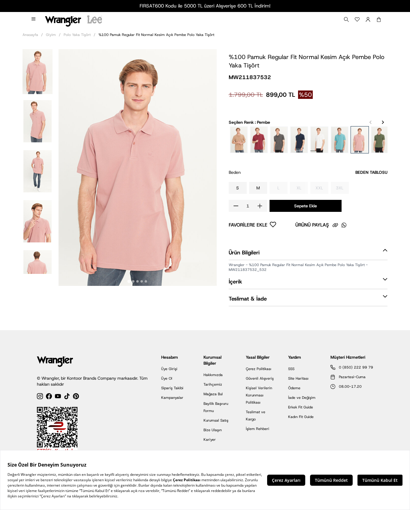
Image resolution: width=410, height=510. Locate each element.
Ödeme (294, 388)
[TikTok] (67, 397)
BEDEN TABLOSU (371, 172)
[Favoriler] (357, 19)
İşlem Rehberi (257, 428)
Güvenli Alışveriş (260, 378)
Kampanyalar (172, 397)
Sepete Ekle (305, 206)
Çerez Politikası (258, 368)
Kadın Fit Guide (301, 416)
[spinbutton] (248, 206)
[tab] (129, 281)
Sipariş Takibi (172, 388)
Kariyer (209, 439)
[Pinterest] (76, 397)
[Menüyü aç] (34, 19)
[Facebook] (49, 397)
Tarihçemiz (212, 384)
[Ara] (346, 19)
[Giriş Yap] (368, 19)
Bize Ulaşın (212, 430)
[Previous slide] (370, 122)
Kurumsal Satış (215, 420)
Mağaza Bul (213, 394)
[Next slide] (382, 122)
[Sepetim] (378, 19)
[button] (38, 71)
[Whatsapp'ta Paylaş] (344, 225)
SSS (291, 368)
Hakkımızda (213, 374)
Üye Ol (166, 378)
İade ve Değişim (301, 397)
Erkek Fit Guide (300, 407)
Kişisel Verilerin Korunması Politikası (259, 395)
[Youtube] (58, 397)
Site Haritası (298, 378)
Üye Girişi (169, 368)
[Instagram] (40, 397)
